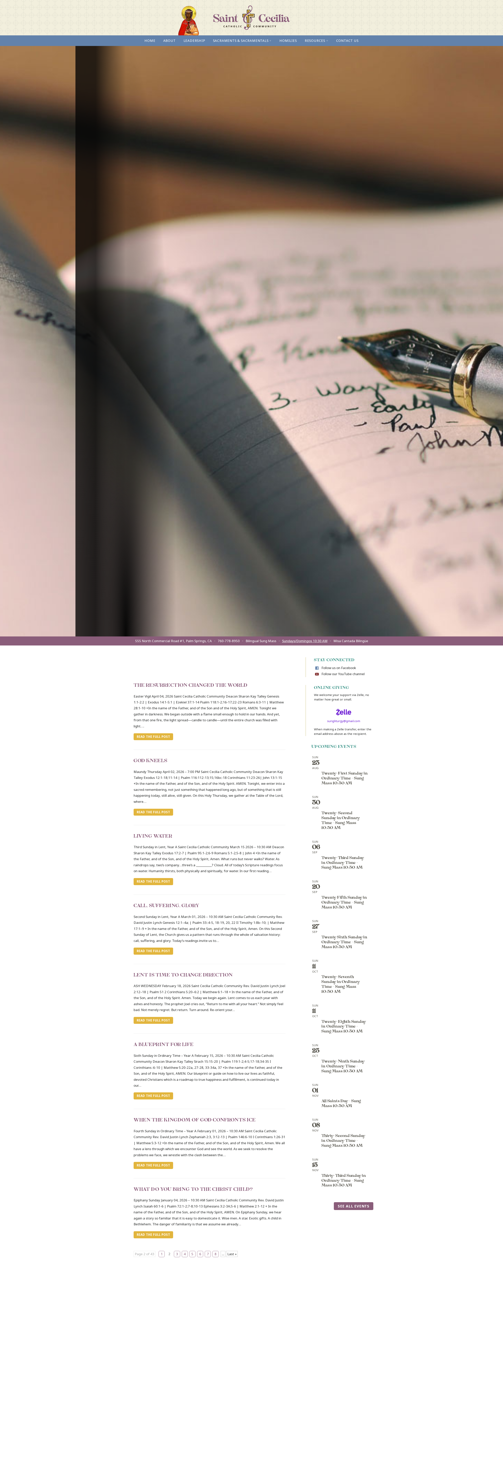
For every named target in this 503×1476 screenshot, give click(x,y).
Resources (316, 40)
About (169, 40)
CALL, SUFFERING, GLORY (166, 906)
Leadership (194, 40)
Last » (232, 1254)
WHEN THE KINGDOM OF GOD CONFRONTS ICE (195, 1120)
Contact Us (347, 40)
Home (149, 40)
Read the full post (153, 737)
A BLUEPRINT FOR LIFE (164, 1045)
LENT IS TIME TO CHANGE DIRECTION (183, 975)
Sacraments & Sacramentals (242, 40)
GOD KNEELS (150, 761)
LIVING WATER (153, 836)
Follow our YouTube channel (343, 674)
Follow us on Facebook (338, 668)
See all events (353, 1206)
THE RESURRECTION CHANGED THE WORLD (190, 685)
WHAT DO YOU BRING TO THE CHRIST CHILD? (193, 1189)
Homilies (288, 40)
